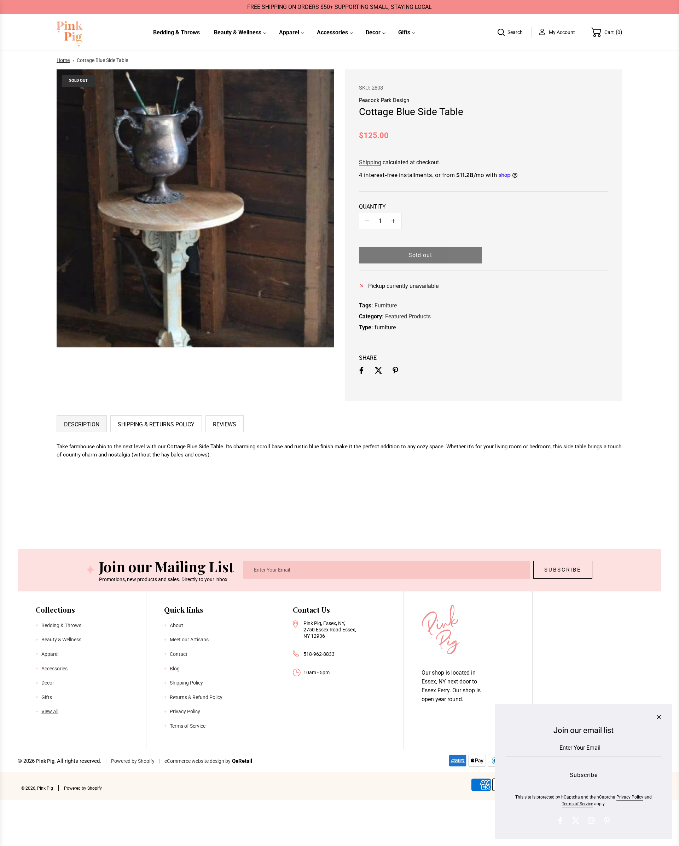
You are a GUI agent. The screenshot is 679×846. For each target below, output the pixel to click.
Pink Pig (45, 761)
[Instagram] (591, 820)
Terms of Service (577, 803)
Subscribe (562, 570)
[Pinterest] (607, 820)
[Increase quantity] (393, 221)
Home (63, 60)
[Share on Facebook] (361, 372)
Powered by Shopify (133, 761)
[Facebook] (560, 820)
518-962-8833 (319, 654)
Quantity (372, 206)
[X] (576, 820)
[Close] (659, 717)
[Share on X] (378, 372)
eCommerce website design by (197, 761)
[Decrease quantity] (367, 221)
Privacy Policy (629, 797)
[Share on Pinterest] (395, 372)
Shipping (370, 162)
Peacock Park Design (384, 100)
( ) (613, 32)
